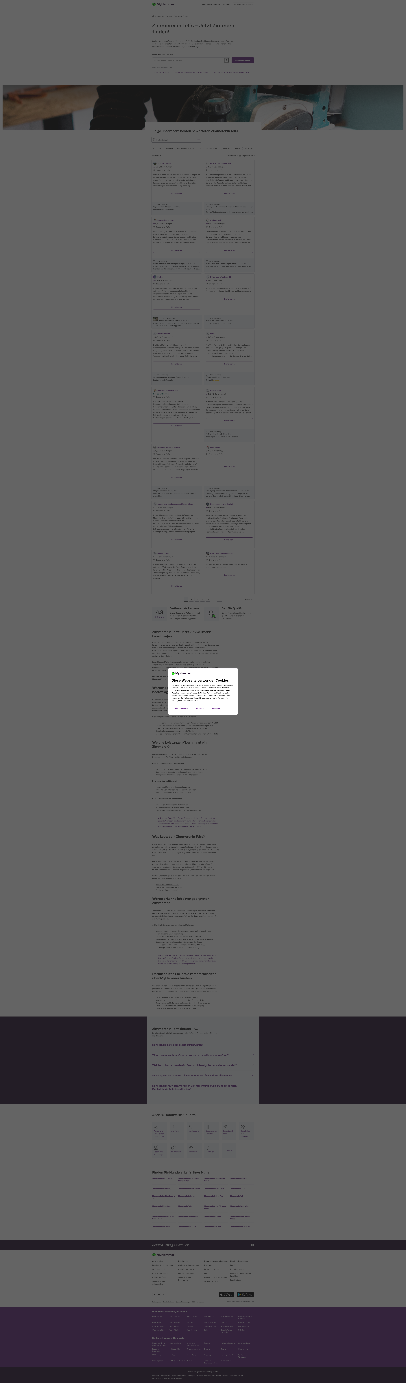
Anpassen (216, 708)
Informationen (198, 695)
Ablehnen (200, 708)
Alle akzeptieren (181, 708)
